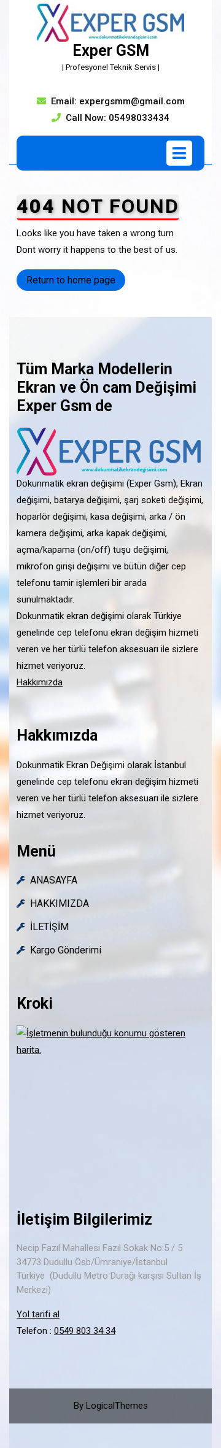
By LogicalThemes (111, 1405)
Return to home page (75, 282)
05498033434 (139, 117)
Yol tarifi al (38, 1314)
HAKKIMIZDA (59, 903)
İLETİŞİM (49, 927)
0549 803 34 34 (84, 1330)
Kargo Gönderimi (65, 950)
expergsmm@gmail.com (132, 101)
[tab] (179, 153)
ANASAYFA (53, 880)
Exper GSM (110, 51)
